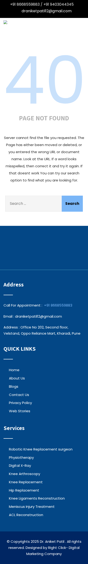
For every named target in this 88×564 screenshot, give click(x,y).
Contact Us (19, 394)
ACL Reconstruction (26, 514)
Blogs (13, 386)
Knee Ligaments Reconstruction (37, 498)
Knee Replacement (26, 482)
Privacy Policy (20, 402)
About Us (17, 378)
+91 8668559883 (58, 305)
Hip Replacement (24, 490)
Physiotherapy (21, 457)
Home (14, 369)
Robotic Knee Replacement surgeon (41, 449)
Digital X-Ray (20, 465)
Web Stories (19, 410)
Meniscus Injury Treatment (32, 506)
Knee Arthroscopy (24, 473)
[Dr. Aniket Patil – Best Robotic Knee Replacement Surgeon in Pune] (5, 22)
